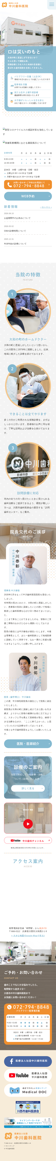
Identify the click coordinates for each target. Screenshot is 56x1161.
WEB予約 (28, 196)
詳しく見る (28, 788)
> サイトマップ (9, 1146)
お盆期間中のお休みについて (17, 218)
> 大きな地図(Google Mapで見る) (28, 935)
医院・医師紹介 (28, 743)
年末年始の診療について (15, 243)
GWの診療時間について (15, 231)
